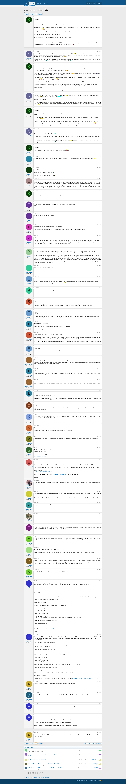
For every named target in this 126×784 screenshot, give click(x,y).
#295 (100, 634)
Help (95, 780)
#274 (100, 346)
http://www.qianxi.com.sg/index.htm (44, 471)
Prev (27, 14)
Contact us (78, 780)
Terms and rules (84, 780)
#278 (100, 390)
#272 (100, 321)
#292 (100, 558)
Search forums (32, 5)
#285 (100, 480)
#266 (100, 249)
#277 (100, 379)
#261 (100, 190)
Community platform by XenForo (63, 782)
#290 (100, 536)
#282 (100, 436)
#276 (100, 368)
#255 (100, 108)
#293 (100, 569)
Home (26, 3)
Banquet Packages (41, 765)
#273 (100, 332)
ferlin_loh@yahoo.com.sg (78, 678)
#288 (100, 513)
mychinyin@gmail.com (53, 628)
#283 (100, 447)
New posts (26, 5)
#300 (100, 732)
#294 (100, 580)
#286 (100, 491)
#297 (100, 692)
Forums (32, 3)
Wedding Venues (40, 751)
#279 (100, 402)
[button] (42, 3)
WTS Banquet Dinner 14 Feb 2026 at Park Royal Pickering (43, 750)
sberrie (97, 768)
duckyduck (30, 765)
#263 (100, 213)
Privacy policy (90, 780)
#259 (100, 167)
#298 (100, 703)
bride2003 (27, 12)
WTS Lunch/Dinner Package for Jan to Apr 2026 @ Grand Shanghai (45, 763)
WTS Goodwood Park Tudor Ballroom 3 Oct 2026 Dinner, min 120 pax (46, 768)
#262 (100, 202)
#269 (100, 287)
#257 (100, 145)
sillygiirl (97, 764)
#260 (100, 178)
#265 (100, 235)
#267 (100, 265)
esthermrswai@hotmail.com (61, 474)
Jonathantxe (30, 756)
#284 (100, 459)
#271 (100, 310)
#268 (100, 276)
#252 (100, 51)
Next (40, 14)
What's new (38, 3)
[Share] (98, 17)
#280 (100, 414)
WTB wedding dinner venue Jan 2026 (38, 759)
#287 (100, 502)
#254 (100, 93)
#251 (100, 17)
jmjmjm (29, 751)
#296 (100, 681)
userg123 (30, 761)
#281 (100, 425)
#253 (100, 63)
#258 (100, 156)
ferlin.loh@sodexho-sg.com (91, 678)
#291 (100, 547)
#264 (100, 224)
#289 (100, 524)
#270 (100, 299)
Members (46, 3)
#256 (100, 128)
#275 (100, 357)
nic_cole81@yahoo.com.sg (40, 456)
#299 (100, 714)
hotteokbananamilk (31, 769)
